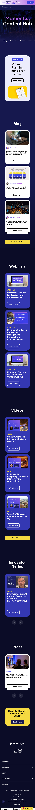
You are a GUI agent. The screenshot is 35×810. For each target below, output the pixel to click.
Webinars (13, 41)
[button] (14, 622)
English (27, 808)
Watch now (13, 448)
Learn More (13, 304)
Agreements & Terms (17, 799)
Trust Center (17, 794)
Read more (17, 81)
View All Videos (17, 538)
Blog (5, 41)
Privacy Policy (17, 797)
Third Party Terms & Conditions (17, 802)
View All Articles (17, 242)
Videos (22, 41)
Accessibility (17, 804)
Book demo (17, 722)
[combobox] (27, 808)
